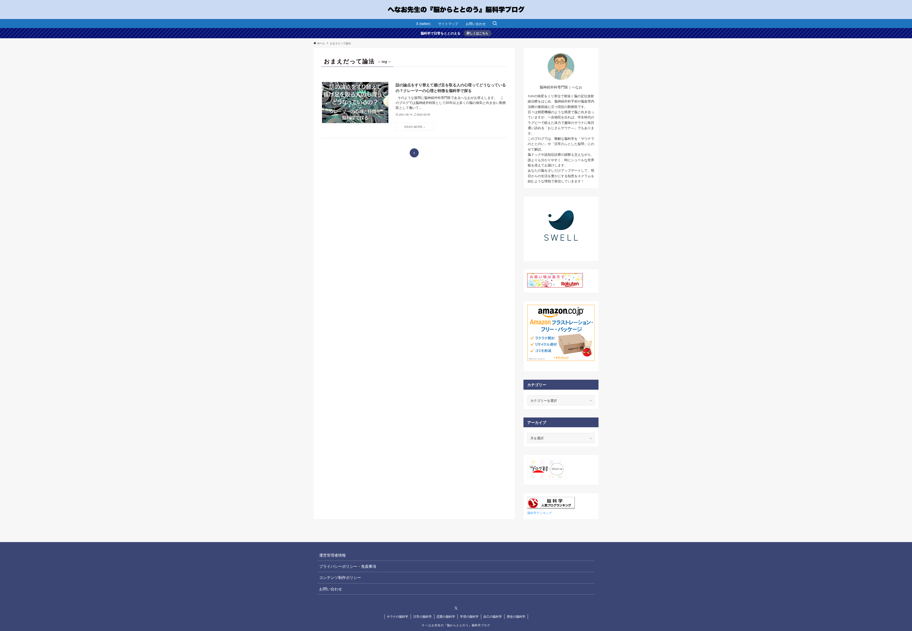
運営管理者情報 (332, 555)
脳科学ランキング (539, 513)
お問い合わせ (330, 589)
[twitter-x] (456, 608)
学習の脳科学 (469, 616)
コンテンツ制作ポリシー (340, 577)
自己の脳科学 (492, 616)
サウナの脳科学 (397, 616)
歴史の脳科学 (516, 616)
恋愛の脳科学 (446, 616)
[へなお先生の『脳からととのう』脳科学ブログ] (456, 9)
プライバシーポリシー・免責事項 (347, 566)
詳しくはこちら (477, 33)
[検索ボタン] (494, 23)
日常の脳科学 (422, 616)
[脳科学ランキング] (551, 507)
